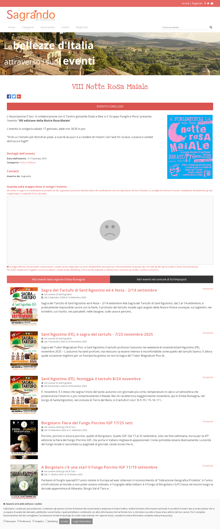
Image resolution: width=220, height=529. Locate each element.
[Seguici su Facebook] (204, 3)
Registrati (197, 3)
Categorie (28, 27)
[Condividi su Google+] (19, 96)
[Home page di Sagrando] (31, 20)
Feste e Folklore (27, 162)
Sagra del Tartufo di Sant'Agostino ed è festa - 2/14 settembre (99, 290)
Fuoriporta (208, 288)
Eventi (65, 27)
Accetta (64, 521)
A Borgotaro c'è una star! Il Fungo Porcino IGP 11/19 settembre (99, 467)
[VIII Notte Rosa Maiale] (190, 178)
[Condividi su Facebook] (9, 96)
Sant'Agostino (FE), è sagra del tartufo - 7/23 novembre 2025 (97, 334)
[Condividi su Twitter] (14, 96)
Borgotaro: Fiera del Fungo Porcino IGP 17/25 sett (87, 422)
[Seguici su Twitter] (208, 3)
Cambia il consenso (149, 269)
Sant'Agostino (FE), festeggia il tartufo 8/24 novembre (91, 378)
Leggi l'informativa (82, 521)
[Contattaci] (212, 3)
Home (11, 27)
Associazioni (48, 27)
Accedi (185, 3)
